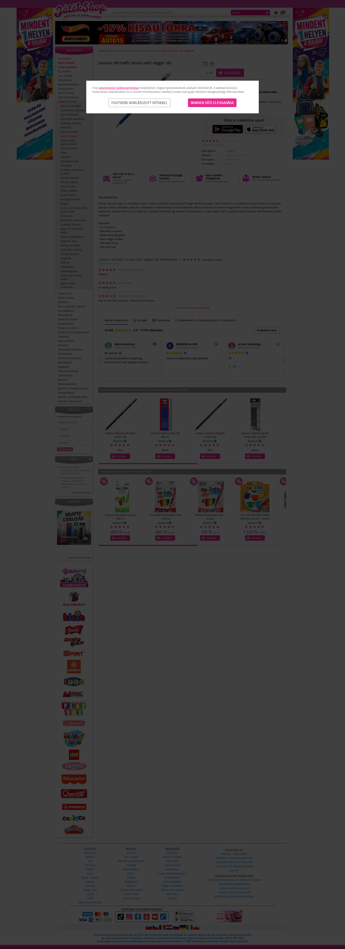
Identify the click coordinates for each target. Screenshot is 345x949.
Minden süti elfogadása (212, 102)
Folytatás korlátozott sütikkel (139, 102)
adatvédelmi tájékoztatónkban (119, 88)
